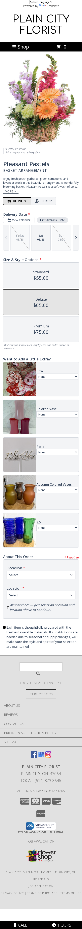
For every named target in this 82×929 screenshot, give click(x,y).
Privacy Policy (12, 893)
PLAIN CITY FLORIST (41, 25)
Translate (53, 6)
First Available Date (52, 220)
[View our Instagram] (48, 756)
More (9, 191)
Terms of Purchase (42, 893)
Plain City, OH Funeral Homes (29, 872)
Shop (23, 46)
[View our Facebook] (34, 756)
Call (21, 925)
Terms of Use (71, 893)
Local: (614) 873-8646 (41, 780)
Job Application (41, 841)
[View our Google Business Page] (41, 756)
